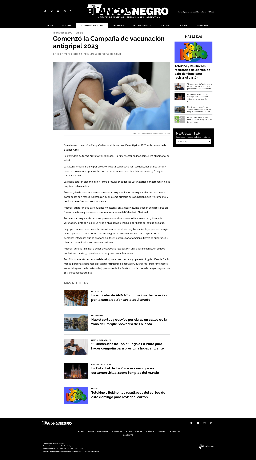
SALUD (147, 133)
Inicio (50, 25)
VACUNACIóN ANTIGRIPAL (160, 133)
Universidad (203, 25)
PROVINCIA (141, 133)
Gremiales (118, 25)
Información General (91, 25)
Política (165, 25)
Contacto (128, 435)
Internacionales (142, 25)
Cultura (66, 25)
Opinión (183, 25)
